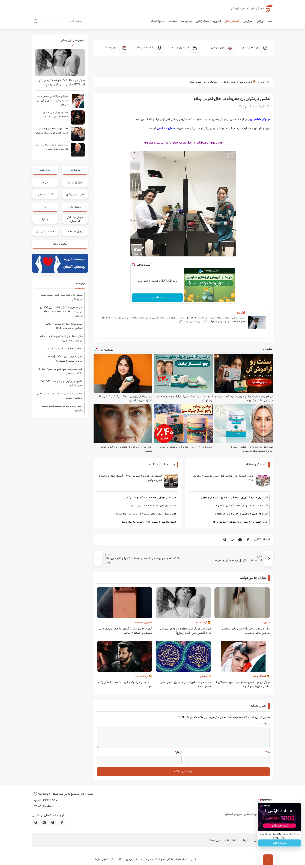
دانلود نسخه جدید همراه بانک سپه (65, 349)
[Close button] (299, 800)
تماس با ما (230, 840)
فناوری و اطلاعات (143, 623)
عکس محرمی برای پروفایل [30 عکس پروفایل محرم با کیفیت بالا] (64, 359)
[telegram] (35, 822)
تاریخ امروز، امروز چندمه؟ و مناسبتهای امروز (153, 506)
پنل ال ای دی (75, 182)
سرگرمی (248, 21)
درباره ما (215, 840)
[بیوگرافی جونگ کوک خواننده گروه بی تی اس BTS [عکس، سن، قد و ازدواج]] (60, 62)
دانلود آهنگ (158, 21)
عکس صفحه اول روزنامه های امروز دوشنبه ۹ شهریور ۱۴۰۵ (223, 478)
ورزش (260, 21)
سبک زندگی (202, 21)
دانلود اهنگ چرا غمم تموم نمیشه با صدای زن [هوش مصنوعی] (61, 338)
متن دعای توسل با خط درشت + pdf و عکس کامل (150, 498)
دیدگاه (265, 724)
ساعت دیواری (60, 244)
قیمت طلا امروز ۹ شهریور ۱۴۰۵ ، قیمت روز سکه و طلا (241, 506)
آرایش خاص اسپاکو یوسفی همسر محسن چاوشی (62, 408)
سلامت (173, 21)
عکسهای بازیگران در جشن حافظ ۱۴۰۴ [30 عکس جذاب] (61, 383)
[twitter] (52, 822)
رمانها (45, 219)
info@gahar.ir (46, 807)
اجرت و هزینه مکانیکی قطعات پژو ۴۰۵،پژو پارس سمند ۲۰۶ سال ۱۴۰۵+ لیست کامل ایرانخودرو (61, 312)
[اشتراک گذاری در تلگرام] (224, 540)
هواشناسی (75, 170)
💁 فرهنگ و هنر (248, 82)
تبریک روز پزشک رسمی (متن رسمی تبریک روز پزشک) (62, 297)
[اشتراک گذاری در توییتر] (232, 540)
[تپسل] (133, 264)
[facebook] (61, 822)
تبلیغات (245, 840)
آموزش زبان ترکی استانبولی (75, 219)
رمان (45, 207)
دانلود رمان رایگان (75, 195)
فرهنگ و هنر (232, 21)
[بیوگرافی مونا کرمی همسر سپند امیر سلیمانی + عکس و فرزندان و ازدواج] (78, 101)
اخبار (270, 21)
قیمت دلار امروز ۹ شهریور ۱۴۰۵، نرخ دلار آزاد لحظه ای (241, 514)
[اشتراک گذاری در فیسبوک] (248, 540)
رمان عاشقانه (75, 232)
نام (267, 752)
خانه (263, 82)
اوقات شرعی (45, 170)
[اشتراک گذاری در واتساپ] (240, 540)
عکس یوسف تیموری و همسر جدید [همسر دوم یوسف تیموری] (52, 131)
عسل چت (45, 182)
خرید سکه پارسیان (45, 232)
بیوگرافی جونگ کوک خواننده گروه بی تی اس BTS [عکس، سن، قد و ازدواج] (185, 631)
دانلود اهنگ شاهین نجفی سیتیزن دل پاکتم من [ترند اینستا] (146, 514)
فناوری (217, 21)
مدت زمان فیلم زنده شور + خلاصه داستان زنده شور (54, 115)
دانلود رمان (75, 207)
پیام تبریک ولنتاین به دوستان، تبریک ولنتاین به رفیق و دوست (60, 396)
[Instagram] (44, 822)
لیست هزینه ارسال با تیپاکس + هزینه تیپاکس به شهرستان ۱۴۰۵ (64, 326)
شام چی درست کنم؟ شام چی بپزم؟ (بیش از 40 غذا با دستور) (60, 371)
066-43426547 (47, 800)
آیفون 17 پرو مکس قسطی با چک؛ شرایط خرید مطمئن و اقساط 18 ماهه (125, 631)
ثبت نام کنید (157, 297)
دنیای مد (186, 21)
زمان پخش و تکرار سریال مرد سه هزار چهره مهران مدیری (51, 147)
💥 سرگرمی (205, 676)
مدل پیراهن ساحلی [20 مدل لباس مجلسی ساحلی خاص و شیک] (245, 631)
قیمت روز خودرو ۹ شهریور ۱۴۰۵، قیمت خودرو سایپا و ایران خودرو (234, 498)
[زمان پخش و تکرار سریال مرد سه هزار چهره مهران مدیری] (78, 150)
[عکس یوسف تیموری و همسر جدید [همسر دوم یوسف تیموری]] (78, 134)
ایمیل (178, 752)
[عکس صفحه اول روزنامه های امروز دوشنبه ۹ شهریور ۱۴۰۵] (263, 481)
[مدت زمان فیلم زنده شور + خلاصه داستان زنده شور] (78, 117)
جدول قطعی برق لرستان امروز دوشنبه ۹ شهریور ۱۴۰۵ (240, 522)
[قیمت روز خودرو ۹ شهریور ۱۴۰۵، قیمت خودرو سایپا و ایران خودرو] (171, 481)
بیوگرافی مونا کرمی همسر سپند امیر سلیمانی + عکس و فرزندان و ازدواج (243, 684)
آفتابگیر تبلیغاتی (45, 195)
